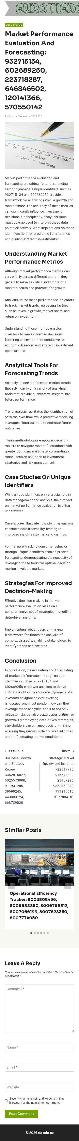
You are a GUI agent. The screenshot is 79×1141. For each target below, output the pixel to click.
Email (12, 1067)
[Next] (67, 884)
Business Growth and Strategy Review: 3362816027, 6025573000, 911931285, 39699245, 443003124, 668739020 (18, 777)
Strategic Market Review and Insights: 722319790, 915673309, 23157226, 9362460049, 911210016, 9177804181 (58, 774)
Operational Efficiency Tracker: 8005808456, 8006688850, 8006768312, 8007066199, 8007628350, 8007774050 (39, 905)
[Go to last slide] (11, 884)
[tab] (31, 933)
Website (13, 1087)
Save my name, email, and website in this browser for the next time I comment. (36, 1101)
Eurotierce (14, 25)
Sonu (11, 116)
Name (12, 1047)
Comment (15, 989)
